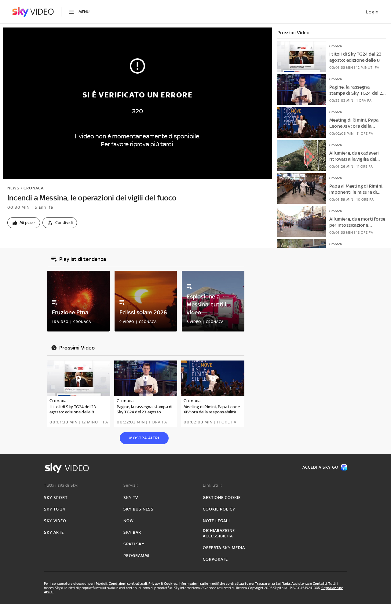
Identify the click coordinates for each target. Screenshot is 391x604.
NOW (128, 520)
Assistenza (300, 583)
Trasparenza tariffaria (272, 583)
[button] (23, 222)
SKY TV (130, 497)
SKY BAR (132, 532)
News (13, 188)
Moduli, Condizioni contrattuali (121, 583)
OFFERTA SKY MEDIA (224, 547)
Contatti (320, 583)
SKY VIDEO (55, 520)
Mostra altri (144, 438)
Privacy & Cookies (162, 583)
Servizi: (130, 485)
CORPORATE (215, 559)
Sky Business (138, 509)
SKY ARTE (54, 532)
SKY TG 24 (54, 509)
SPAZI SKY (133, 544)
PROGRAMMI (136, 555)
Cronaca (34, 188)
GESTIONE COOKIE (222, 497)
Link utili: (212, 485)
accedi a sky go (320, 467)
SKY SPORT (56, 497)
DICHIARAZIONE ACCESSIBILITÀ (219, 533)
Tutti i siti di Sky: (61, 485)
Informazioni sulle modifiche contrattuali (212, 583)
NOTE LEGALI (216, 520)
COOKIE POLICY (219, 509)
